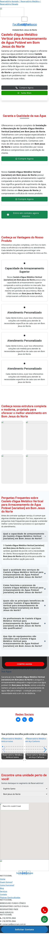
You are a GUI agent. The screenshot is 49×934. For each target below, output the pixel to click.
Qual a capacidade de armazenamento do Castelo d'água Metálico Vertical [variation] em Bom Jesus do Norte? (23, 536)
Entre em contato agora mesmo (26, 214)
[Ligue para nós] (24, 719)
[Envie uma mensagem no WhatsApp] (31, 719)
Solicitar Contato (24, 929)
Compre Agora (26, 87)
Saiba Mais (26, 93)
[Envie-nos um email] (18, 719)
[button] (2, 746)
